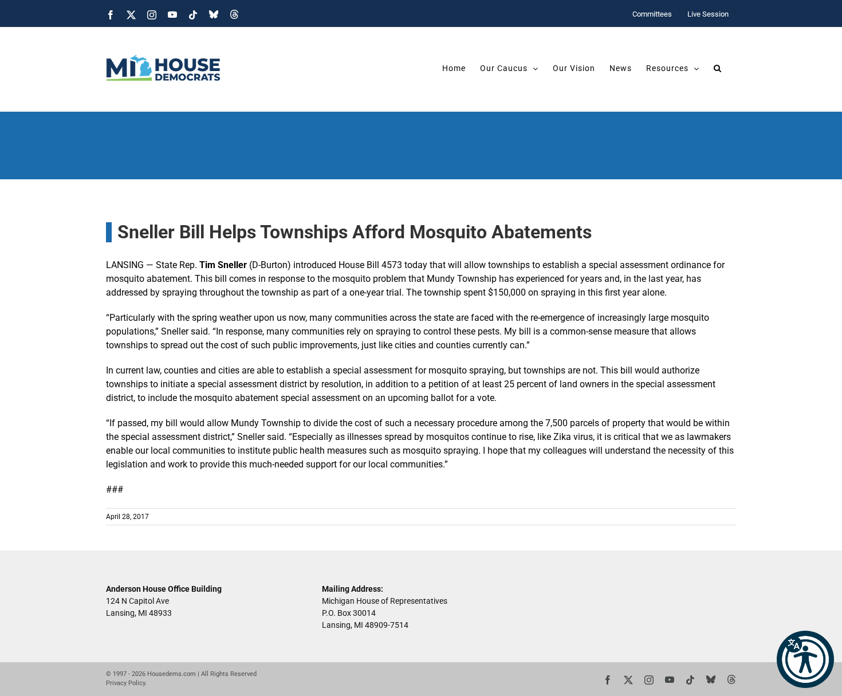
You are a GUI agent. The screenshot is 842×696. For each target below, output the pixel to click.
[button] (805, 659)
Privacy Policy (125, 683)
